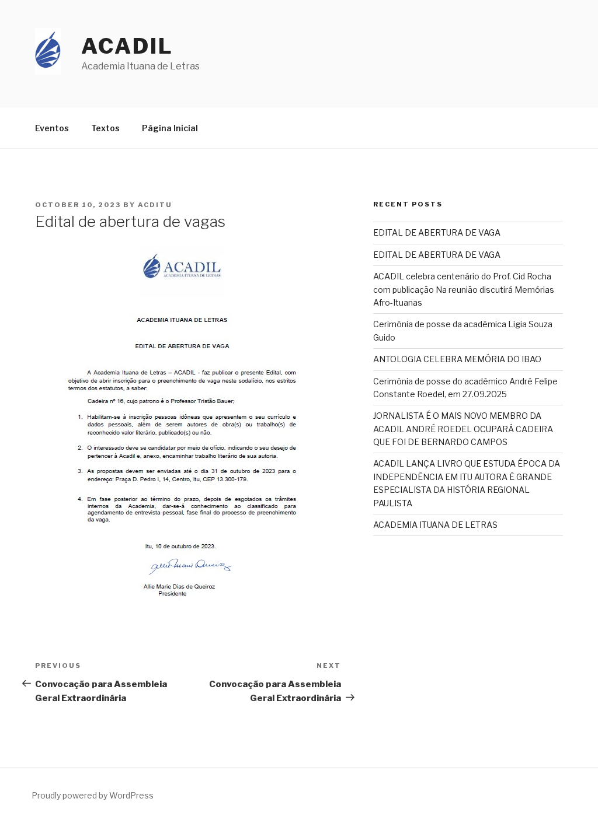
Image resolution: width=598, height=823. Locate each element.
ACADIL (127, 46)
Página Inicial (170, 128)
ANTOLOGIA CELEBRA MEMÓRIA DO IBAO (457, 359)
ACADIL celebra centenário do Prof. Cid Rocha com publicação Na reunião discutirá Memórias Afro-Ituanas (463, 289)
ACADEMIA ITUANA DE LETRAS (435, 525)
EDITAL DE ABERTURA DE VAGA (436, 232)
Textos (105, 128)
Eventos (52, 128)
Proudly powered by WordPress (93, 795)
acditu (155, 205)
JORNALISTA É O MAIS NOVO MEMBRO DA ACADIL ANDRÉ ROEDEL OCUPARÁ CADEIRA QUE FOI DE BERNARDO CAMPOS (463, 429)
